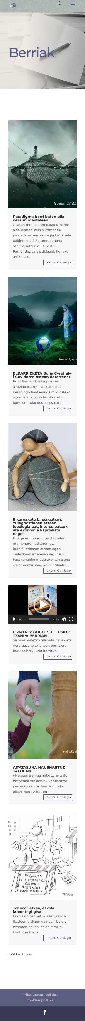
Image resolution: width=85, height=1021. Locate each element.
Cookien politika (40, 1000)
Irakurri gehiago (58, 262)
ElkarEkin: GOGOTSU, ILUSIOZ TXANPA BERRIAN (41, 634)
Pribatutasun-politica (40, 995)
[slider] (39, 619)
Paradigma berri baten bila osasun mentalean (38, 218)
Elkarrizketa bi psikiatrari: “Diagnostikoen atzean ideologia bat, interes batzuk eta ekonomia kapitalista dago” (40, 526)
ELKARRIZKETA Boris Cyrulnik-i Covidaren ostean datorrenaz (42, 375)
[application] (42, 604)
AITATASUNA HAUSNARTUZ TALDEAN (39, 769)
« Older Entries (21, 954)
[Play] (14, 619)
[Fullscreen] (71, 619)
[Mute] (63, 619)
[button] (43, 605)
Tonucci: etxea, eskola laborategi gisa (33, 910)
